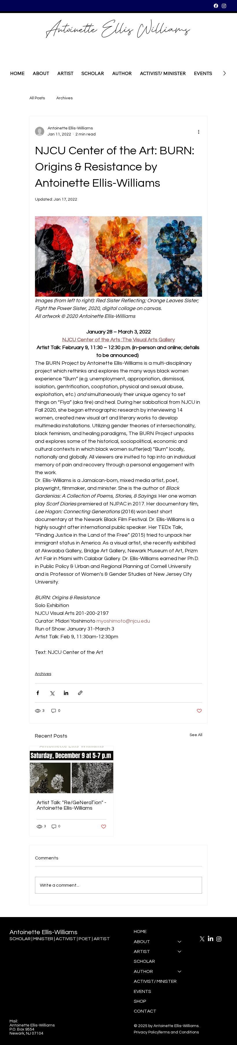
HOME (140, 931)
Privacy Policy (146, 1032)
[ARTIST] (180, 951)
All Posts (37, 98)
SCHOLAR (144, 961)
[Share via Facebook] (37, 693)
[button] (122, 73)
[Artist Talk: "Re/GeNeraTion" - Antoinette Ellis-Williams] (71, 769)
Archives (64, 98)
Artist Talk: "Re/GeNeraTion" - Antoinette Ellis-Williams (71, 805)
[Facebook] (216, 6)
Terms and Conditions (178, 1032)
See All (196, 735)
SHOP (140, 1001)
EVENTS (142, 991)
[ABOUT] (180, 942)
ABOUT (142, 941)
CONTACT (145, 1011)
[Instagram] (224, 6)
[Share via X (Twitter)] (52, 693)
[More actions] (198, 131)
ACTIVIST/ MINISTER (155, 981)
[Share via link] (80, 693)
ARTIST (142, 951)
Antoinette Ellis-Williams (43, 932)
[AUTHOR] (180, 971)
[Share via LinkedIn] (66, 693)
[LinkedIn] (210, 939)
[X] (202, 939)
